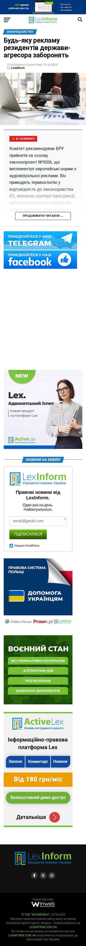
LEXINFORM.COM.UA (43, 927)
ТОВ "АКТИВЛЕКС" (37, 914)
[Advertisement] (43, 320)
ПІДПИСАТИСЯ (28, 534)
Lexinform (18, 68)
